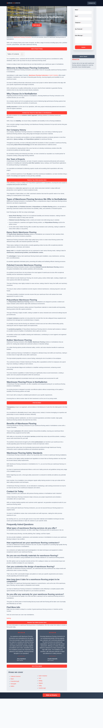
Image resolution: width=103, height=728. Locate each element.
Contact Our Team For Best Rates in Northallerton (37, 112)
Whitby (40, 680)
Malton (12, 686)
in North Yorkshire (43, 75)
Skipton (41, 683)
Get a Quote (36, 25)
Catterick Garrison (16, 676)
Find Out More (37, 402)
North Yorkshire (43, 676)
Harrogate (13, 683)
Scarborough (42, 688)
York (40, 678)
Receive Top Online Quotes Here (36, 180)
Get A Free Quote (37, 666)
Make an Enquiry (51, 695)
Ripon (12, 679)
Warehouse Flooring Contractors (22, 37)
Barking (9, 618)
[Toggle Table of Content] (21, 54)
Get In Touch (83, 56)
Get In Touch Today (37, 49)
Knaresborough (15, 681)
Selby (40, 685)
